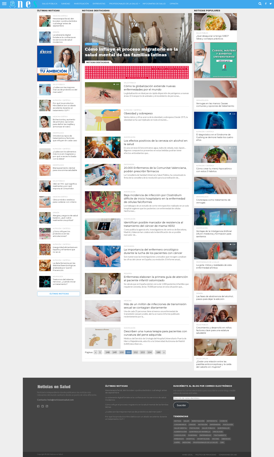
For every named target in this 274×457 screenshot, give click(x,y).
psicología (228, 425)
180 (158, 352)
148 (107, 352)
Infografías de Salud (154, 3)
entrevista (212, 421)
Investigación (81, 3)
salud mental (180, 428)
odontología (203, 439)
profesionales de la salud (205, 442)
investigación (198, 421)
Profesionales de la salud (123, 3)
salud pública (208, 428)
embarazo (179, 439)
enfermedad (205, 435)
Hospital (190, 439)
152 (135, 352)
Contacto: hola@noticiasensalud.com (55, 400)
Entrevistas (99, 3)
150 (121, 352)
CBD (222, 442)
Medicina (187, 442)
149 (114, 352)
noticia (177, 421)
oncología (218, 432)
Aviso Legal (187, 455)
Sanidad (65, 3)
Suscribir (181, 405)
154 (149, 352)
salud (186, 421)
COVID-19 (223, 421)
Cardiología (180, 435)
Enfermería (215, 425)
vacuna (215, 439)
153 (142, 352)
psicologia (194, 428)
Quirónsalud (223, 428)
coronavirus (180, 425)
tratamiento (220, 435)
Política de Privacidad (206, 455)
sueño (177, 442)
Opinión (174, 3)
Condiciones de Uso (228, 455)
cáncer (192, 425)
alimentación (180, 432)
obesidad (226, 439)
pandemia (192, 435)
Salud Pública (49, 3)
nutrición (202, 425)
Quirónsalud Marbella (199, 432)
